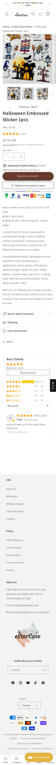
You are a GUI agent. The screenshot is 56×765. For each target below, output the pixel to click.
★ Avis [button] (53, 385)
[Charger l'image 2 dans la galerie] (28, 93)
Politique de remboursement (33, 738)
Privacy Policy (13, 547)
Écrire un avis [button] (28, 372)
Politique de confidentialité (29, 743)
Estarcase (14, 734)
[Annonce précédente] (6, 4)
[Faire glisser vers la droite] (52, 94)
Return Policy (13, 555)
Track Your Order (15, 511)
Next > (34, 106)
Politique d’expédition (42, 748)
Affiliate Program (15, 503)
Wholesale (11, 496)
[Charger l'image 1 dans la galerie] (14, 93)
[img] (24, 415)
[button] (7, 14)
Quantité (7, 150)
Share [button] (10, 341)
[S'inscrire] (44, 670)
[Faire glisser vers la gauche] (3, 94)
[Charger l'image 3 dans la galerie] (42, 93)
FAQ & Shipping (14, 540)
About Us (11, 488)
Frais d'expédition (10, 145)
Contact (10, 518)
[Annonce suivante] (50, 4)
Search (10, 570)
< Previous (24, 106)
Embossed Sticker (22, 26)
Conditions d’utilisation (18, 748)
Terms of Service (15, 562)
